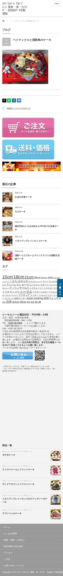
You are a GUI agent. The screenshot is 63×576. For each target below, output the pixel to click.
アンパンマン (13, 284)
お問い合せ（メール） (14, 565)
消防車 (22, 302)
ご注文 (7, 559)
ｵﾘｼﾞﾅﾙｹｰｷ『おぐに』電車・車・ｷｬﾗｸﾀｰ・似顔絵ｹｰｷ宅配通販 (38, 572)
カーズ (25, 284)
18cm (18, 276)
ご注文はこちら (60, 288)
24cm (37, 277)
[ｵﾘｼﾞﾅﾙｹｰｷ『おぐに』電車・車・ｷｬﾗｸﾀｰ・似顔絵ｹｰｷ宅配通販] (15, 8)
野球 (28, 302)
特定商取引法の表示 (13, 546)
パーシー (14, 295)
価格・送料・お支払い (14, 540)
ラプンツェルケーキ (12, 513)
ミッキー (34, 295)
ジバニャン (34, 285)
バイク (7, 295)
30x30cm (44, 278)
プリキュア (24, 295)
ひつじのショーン (35, 281)
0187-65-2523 (15, 323)
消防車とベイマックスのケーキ (18, 108)
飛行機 (38, 302)
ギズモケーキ (8, 455)
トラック (57, 288)
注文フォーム (38, 337)
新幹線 (15, 302)
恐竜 (9, 301)
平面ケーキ (27, 451)
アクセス (8, 552)
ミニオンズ (43, 295)
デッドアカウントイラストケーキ (18, 484)
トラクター (48, 288)
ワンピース (9, 298)
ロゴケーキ (20, 211)
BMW (50, 278)
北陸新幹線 (38, 298)
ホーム (7, 527)
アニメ (45, 281)
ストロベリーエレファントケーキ (18, 469)
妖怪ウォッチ (51, 298)
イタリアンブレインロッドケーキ (31, 241)
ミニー (50, 295)
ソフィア (52, 285)
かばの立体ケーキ (23, 197)
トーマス (26, 291)
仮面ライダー (20, 298)
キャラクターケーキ (14, 451)
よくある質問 (10, 533)
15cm (7, 277)
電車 (32, 302)
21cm (29, 277)
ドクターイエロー (40, 292)
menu (57, 3)
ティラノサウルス (19, 288)
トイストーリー (36, 288)
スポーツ (44, 285)
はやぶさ (23, 281)
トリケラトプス (10, 292)
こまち (13, 281)
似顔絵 (30, 298)
